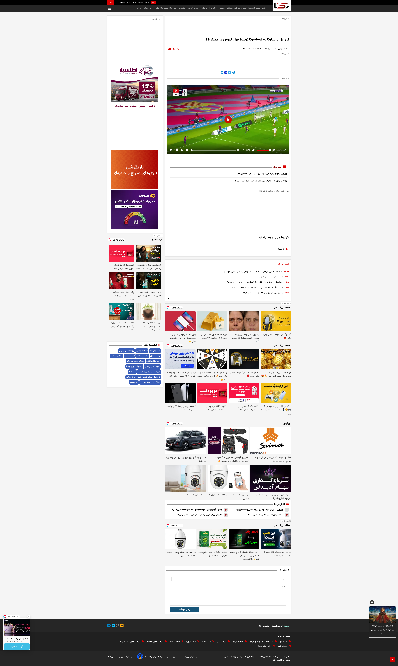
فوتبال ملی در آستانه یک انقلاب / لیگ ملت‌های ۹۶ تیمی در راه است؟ (255, 282)
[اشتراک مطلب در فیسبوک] (225, 73)
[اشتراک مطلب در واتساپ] (222, 73)
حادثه (139, 8)
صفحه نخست (254, 8)
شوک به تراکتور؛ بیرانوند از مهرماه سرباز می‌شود (263, 277)
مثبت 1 (132, 371)
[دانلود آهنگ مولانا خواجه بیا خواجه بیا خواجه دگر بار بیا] (382, 614)
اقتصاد (244, 8)
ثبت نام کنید (17, 646)
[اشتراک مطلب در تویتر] (229, 73)
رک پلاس (204, 8)
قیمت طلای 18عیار (155, 641)
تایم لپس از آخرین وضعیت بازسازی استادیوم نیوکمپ (198, 514)
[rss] (121, 626)
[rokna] (282, 5)
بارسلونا (281, 249)
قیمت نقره (283, 646)
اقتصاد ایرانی (142, 350)
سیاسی (222, 8)
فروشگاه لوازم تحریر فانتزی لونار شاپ (143, 377)
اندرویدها (134, 382)
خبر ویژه (277, 167)
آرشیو (264, 8)
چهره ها (173, 8)
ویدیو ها (164, 8)
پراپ (146, 355)
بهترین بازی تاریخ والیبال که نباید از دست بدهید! (263, 292)
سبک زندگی (193, 8)
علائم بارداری (116, 355)
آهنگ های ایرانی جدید (150, 382)
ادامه (168, 299)
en (153, 2)
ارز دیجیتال (155, 355)
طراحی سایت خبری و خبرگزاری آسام (121, 656)
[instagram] (117, 626)
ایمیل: (223, 579)
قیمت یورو (191, 641)
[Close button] (28, 616)
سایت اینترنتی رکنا (191, 656)
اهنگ (139, 355)
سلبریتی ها (155, 350)
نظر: (283, 586)
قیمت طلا (206, 641)
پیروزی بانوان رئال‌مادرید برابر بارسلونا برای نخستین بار (262, 173)
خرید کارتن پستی (152, 366)
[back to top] (392, 659)
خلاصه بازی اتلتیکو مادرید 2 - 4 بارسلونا (265, 514)
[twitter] (113, 626)
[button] (372, 602)
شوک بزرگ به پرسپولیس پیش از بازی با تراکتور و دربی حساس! (257, 287)
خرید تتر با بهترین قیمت (149, 371)
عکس (157, 8)
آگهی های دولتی (264, 646)
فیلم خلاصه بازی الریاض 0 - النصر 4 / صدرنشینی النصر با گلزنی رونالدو (253, 271)
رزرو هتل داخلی (153, 361)
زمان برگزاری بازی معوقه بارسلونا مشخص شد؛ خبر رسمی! (261, 180)
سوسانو (284, 641)
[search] (110, 2)
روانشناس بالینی (126, 350)
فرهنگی (230, 8)
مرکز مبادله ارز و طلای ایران (262, 641)
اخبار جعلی (148, 8)
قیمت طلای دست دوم (130, 641)
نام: (283, 579)
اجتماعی (213, 8)
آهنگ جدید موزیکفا (135, 361)
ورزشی (237, 8)
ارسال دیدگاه (184, 609)
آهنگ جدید (129, 355)
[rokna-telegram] (109, 626)
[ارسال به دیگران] (169, 49)
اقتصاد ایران (238, 641)
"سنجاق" (285, 626)
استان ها (183, 8)
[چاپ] (174, 49)
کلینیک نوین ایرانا (134, 366)
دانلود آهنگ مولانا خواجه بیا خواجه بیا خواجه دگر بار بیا (382, 629)
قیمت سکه (175, 641)
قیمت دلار (222, 641)
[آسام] (140, 657)
